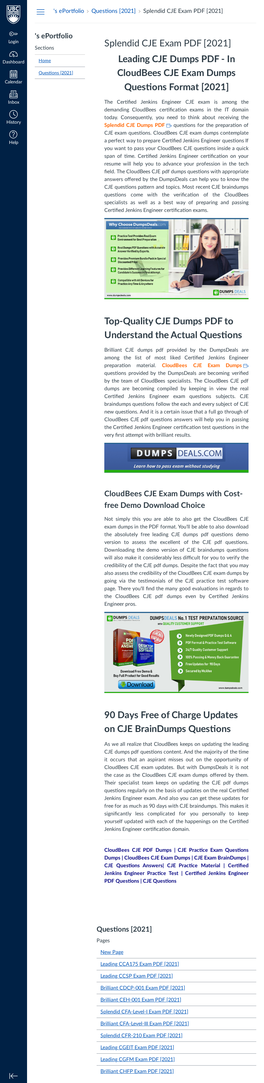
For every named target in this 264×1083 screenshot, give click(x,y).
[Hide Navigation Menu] (40, 11)
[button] (13, 118)
